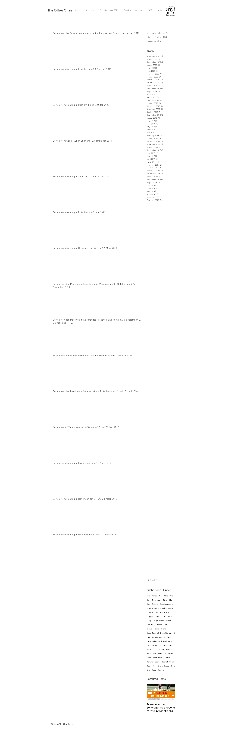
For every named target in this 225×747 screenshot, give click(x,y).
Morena (169, 649)
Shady (172, 662)
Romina (150, 662)
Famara (150, 625)
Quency (167, 658)
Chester (150, 612)
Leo (169, 641)
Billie (165, 600)
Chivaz (157, 616)
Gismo (163, 629)
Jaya (149, 641)
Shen (149, 666)
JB (174, 633)
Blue (149, 604)
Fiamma (158, 625)
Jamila (162, 637)
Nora (160, 654)
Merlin (171, 645)
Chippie (150, 616)
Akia (160, 596)
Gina (157, 629)
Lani (165, 641)
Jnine (154, 641)
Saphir (157, 662)
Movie (149, 654)
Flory (166, 625)
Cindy (169, 616)
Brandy (150, 608)
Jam (148, 637)
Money (161, 649)
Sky (163, 670)
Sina (148, 670)
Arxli (171, 596)
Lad (160, 641)
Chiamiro (159, 612)
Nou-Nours (168, 654)
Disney (162, 621)
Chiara (167, 612)
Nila (154, 654)
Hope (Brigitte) (153, 633)
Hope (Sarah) (165, 633)
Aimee (154, 596)
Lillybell (155, 645)
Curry (149, 621)
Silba (173, 666)
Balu (149, 600)
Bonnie (155, 604)
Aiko (148, 596)
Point (155, 658)
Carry (170, 608)
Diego (155, 621)
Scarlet (165, 662)
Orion (149, 658)
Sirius (154, 670)
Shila (154, 666)
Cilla (163, 616)
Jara (169, 637)
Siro (159, 670)
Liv (160, 645)
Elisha (168, 621)
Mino (155, 649)
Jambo (155, 637)
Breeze (157, 608)
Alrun (166, 596)
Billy (170, 600)
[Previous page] (86, 570)
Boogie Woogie (166, 604)
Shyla (160, 666)
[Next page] (108, 570)
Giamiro (150, 629)
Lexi (148, 645)
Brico (164, 608)
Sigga (166, 666)
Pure (160, 658)
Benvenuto (156, 600)
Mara (165, 645)
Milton (149, 649)
